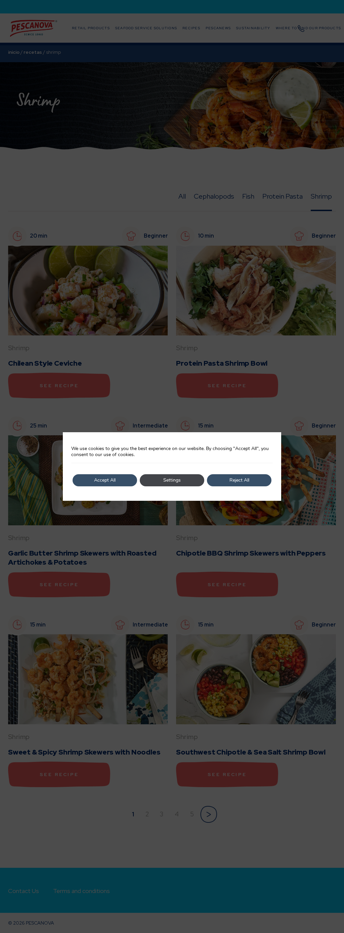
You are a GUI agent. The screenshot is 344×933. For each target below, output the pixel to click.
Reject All (239, 480)
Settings (172, 480)
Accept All (105, 480)
